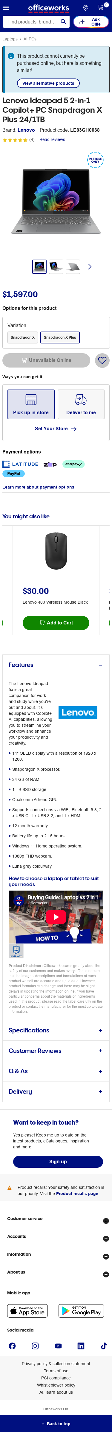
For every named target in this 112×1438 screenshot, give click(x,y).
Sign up (58, 1161)
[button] (6, 9)
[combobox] (36, 22)
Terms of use (56, 1371)
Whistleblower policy (56, 1385)
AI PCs (30, 39)
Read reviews (52, 139)
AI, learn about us (56, 1392)
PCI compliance (56, 1378)
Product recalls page (77, 1193)
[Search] (64, 22)
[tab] (56, 665)
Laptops (10, 39)
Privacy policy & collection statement (56, 1364)
